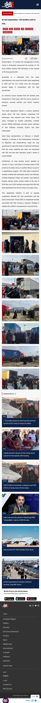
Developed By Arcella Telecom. (20, 695)
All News (6, 657)
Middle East (7, 644)
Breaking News (7, 13)
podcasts (6, 661)
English (5, 676)
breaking (17, 29)
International (8, 648)
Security (6, 627)
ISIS (22, 29)
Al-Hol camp (29, 29)
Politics (5, 29)
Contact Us (7, 685)
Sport (5, 640)
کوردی (5, 680)
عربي (5, 672)
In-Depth (6, 652)
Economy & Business (11, 632)
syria (11, 29)
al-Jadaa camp (8, 32)
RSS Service (7, 689)
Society (6, 636)
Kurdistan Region (9, 619)
